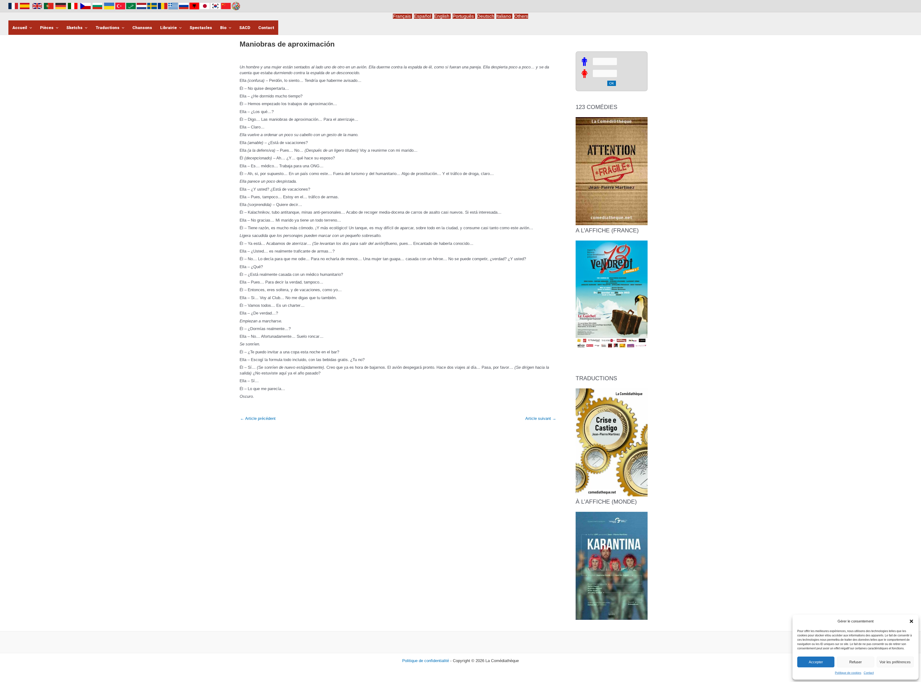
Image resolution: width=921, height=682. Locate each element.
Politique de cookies (848, 673)
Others (521, 16)
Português (464, 16)
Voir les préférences (895, 662)
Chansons (142, 27)
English (442, 16)
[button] (911, 621)
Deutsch (485, 16)
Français (402, 16)
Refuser (855, 662)
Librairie (168, 27)
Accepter (816, 662)
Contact (869, 673)
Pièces (46, 27)
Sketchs (74, 27)
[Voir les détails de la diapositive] (612, 294)
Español (423, 16)
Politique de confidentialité (425, 660)
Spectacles (201, 27)
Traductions (107, 27)
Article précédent (258, 418)
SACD (244, 27)
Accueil (19, 27)
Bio (223, 27)
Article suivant (540, 418)
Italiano (503, 16)
